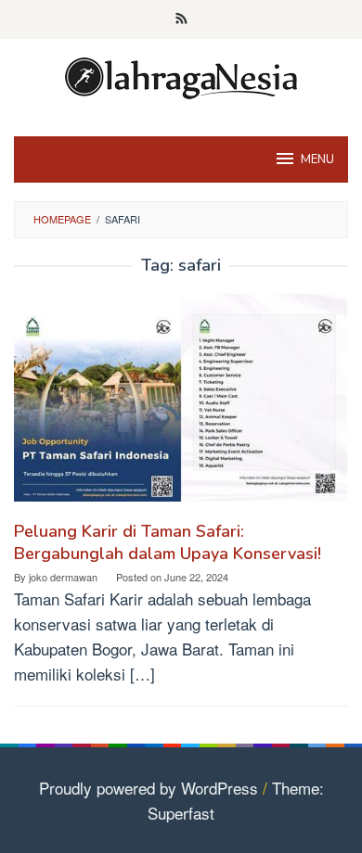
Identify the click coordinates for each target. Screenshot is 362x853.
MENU (317, 159)
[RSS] (181, 19)
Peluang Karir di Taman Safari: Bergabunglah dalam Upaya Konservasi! (167, 542)
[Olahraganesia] (181, 75)
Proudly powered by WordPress (148, 787)
